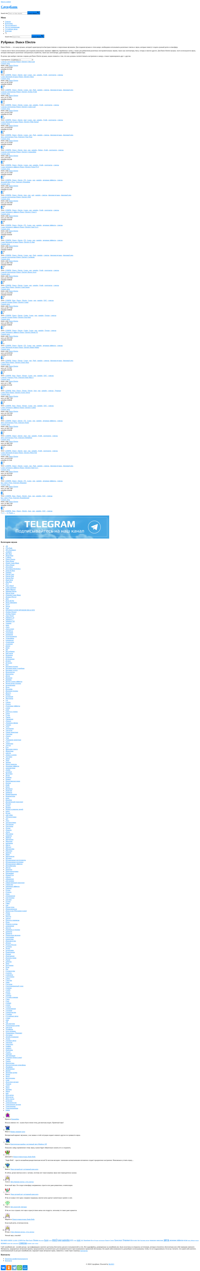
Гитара (47, 315)
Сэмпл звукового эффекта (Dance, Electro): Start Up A (19, 227)
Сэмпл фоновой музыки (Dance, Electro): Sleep (17, 77)
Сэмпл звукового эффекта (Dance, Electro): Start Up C (19, 468)
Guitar (26, 315)
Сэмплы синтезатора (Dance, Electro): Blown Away (18, 272)
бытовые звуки (144, 1240)
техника (29, 1243)
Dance (14, 75)
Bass (13, 300)
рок (11, 1243)
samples (39, 75)
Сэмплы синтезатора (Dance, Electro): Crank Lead (18, 107)
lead (25, 75)
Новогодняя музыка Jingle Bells (24, 1157)
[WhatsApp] (19, 1267)
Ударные (58, 391)
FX (25, 180)
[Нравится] (2, 71)
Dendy (31, 1240)
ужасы (36, 1243)
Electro (20, 75)
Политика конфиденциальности (16, 1259)
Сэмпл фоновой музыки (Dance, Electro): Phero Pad (19, 453)
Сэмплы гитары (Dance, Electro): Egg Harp (16, 317)
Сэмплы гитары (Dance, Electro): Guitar (14, 302)
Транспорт (118, 1240)
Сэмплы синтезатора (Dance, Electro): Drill (16, 197)
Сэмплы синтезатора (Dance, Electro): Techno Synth (19, 92)
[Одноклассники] (8, 1267)
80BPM (6, 1240)
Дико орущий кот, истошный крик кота (24, 1169)
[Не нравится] (2, 73)
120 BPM (15, 1240)
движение (152, 1240)
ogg (34, 75)
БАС (45, 300)
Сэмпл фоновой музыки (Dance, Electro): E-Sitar (18, 242)
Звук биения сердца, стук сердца (22, 1182)
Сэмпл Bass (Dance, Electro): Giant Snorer (15, 287)
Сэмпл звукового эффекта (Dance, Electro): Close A (19, 212)
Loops (30, 75)
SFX (71, 1240)
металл (197, 1240)
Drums (24, 391)
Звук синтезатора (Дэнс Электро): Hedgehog (16, 438)
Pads (34, 90)
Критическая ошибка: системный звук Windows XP (28, 1144)
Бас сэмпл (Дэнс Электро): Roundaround (15, 498)
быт (139, 1240)
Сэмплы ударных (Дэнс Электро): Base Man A (17, 377)
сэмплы (60, 75)
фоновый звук (68, 90)
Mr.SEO (111, 1264)
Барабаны (87, 1240)
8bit (2, 1240)
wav (79, 1240)
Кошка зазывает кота (17, 1132)
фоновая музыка (56, 90)
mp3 (54, 1239)
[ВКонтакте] (3, 1267)
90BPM (10, 1240)
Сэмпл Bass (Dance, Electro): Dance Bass (15, 362)
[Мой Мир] (25, 1267)
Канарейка (15, 1119)
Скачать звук (5, 63)
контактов (84, 1251)
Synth (45, 75)
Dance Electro (13, 65)
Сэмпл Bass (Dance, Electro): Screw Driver (15, 392)
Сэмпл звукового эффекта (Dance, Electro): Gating (18, 407)
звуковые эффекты (49, 180)
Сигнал (112, 1240)
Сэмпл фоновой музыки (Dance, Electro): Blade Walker (20, 347)
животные (159, 1240)
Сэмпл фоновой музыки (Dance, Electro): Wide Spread (20, 122)
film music (41, 1240)
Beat (13, 391)
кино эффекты (191, 1240)
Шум (132, 1240)
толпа (33, 1243)
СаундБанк (9, 7)
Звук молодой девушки (18, 1207)
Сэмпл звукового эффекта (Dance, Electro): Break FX (19, 332)
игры (186, 1240)
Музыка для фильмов (99, 1240)
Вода (92, 1240)
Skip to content (6, 2)
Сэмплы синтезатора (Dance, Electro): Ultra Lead (18, 62)
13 (7, 513)
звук (166, 1239)
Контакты (8, 1260)
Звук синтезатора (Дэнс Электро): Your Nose (16, 137)
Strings (40, 150)
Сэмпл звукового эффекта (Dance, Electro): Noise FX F (20, 167)
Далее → (12, 513)
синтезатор (52, 75)
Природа (107, 1240)
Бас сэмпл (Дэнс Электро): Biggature (14, 483)
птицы (8, 1243)
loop (25, 150)
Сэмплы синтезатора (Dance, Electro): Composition (18, 152)
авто (135, 1240)
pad (33, 195)
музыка (4, 1243)
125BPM (8, 75)
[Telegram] (14, 1267)
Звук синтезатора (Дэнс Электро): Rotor (15, 422)
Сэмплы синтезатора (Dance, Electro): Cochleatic (18, 257)
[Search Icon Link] (6, 33)
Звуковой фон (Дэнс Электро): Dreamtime (15, 182)
